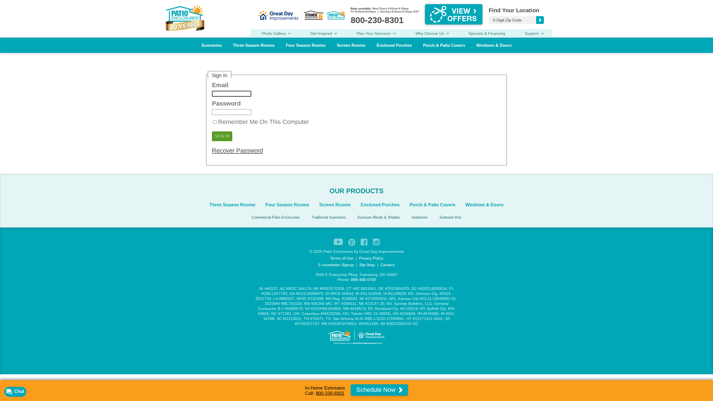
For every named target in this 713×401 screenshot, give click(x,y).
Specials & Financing (486, 33)
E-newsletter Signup (336, 265)
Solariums (420, 217)
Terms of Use (341, 258)
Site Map (367, 265)
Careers (387, 265)
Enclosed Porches (394, 45)
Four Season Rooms (306, 45)
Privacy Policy (371, 258)
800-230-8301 (330, 393)
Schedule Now (376, 389)
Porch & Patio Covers (444, 45)
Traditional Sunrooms (328, 217)
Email (220, 85)
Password (226, 103)
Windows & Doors (494, 45)
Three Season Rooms (254, 45)
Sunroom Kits (450, 217)
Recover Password (237, 150)
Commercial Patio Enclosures (276, 217)
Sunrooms (211, 45)
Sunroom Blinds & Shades (378, 217)
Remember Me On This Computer (263, 121)
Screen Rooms (351, 45)
